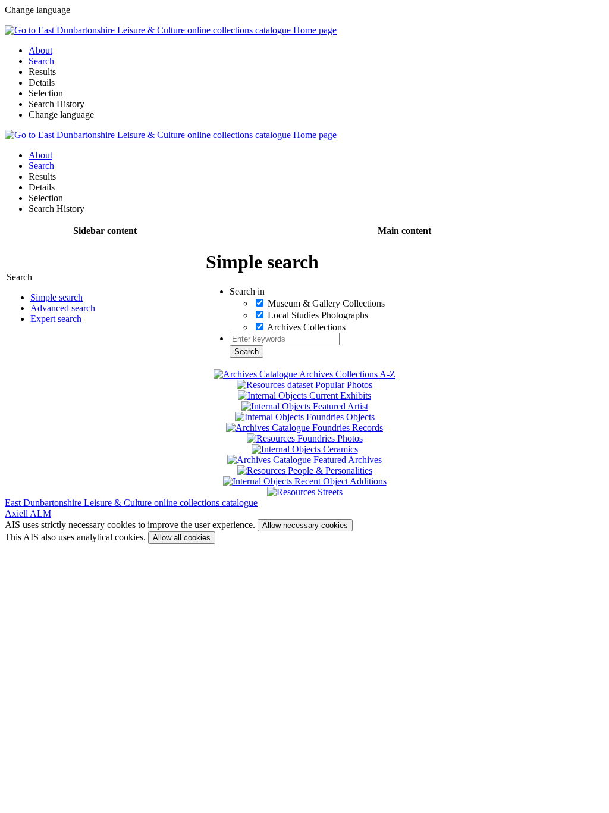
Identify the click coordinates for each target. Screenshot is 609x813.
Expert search (55, 319)
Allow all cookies (182, 537)
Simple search (56, 297)
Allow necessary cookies (305, 525)
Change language (61, 115)
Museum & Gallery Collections (326, 303)
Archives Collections (306, 327)
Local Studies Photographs (318, 315)
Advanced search (62, 308)
